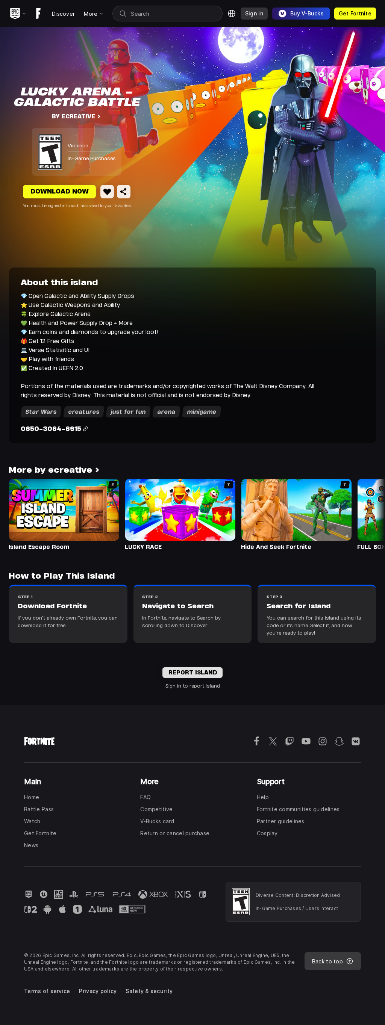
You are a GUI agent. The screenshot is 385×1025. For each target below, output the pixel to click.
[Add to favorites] (107, 191)
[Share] (123, 191)
